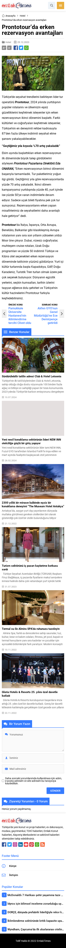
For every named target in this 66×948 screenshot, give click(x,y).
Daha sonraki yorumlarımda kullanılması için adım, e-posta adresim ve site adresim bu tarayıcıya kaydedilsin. (33, 781)
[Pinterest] (31, 844)
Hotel (22, 15)
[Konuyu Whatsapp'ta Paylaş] (26, 48)
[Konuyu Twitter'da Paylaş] (21, 48)
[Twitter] (9, 844)
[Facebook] (4, 844)
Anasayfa (10, 15)
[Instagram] (15, 844)
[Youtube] (26, 844)
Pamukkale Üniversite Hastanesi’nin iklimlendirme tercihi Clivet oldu (19, 315)
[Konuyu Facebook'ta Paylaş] (16, 48)
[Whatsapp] (37, 844)
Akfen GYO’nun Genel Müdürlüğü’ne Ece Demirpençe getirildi (46, 315)
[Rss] (42, 844)
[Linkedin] (20, 844)
